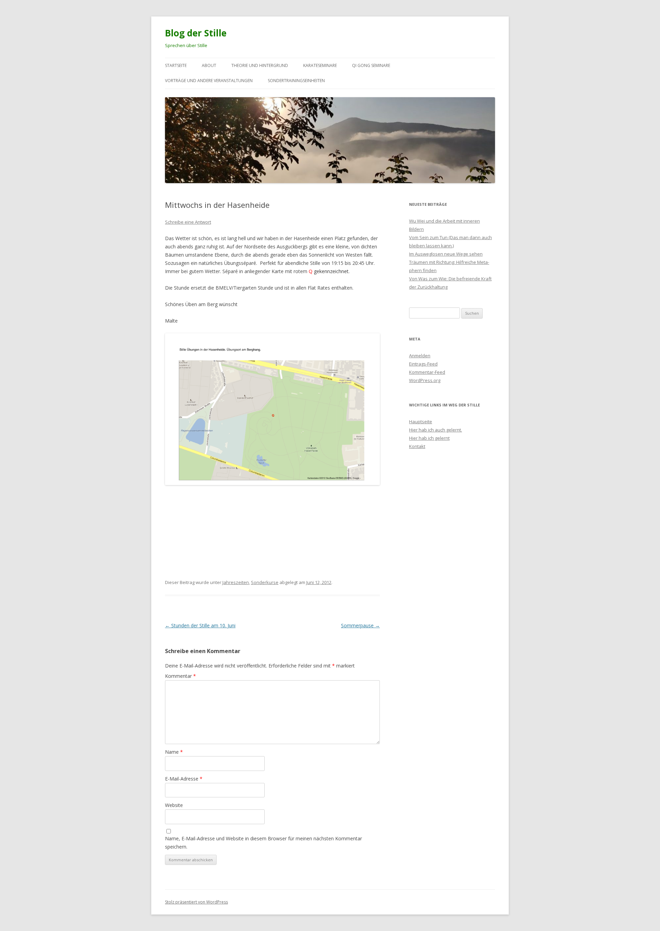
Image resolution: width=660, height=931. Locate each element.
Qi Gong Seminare (371, 65)
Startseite (176, 65)
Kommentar (180, 676)
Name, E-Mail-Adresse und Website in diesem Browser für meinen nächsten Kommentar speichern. (263, 842)
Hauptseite (420, 421)
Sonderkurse (264, 582)
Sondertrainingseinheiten (296, 80)
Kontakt (417, 446)
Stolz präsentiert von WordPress (196, 902)
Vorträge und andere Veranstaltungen (209, 80)
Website (174, 805)
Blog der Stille (196, 33)
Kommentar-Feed (427, 372)
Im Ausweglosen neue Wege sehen (446, 254)
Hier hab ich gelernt (429, 438)
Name (174, 752)
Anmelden (419, 355)
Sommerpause (360, 625)
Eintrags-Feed (423, 364)
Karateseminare (320, 65)
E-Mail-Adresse (183, 778)
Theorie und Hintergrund (259, 65)
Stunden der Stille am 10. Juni (200, 625)
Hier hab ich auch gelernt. (435, 430)
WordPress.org (424, 380)
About (209, 65)
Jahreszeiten (235, 582)
